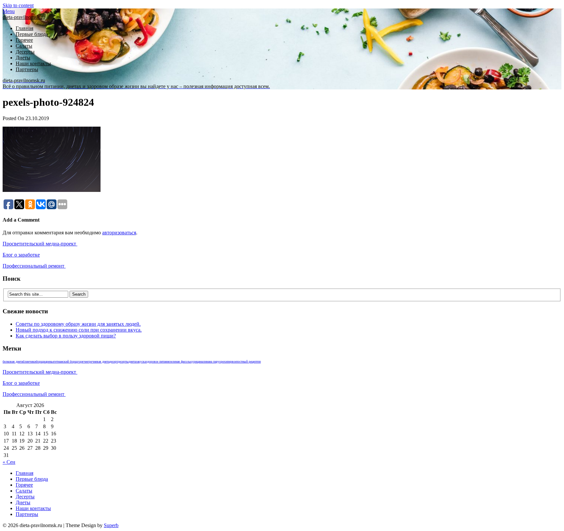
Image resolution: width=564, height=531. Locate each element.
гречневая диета (98, 361)
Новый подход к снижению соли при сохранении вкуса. (79, 330)
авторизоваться (119, 232)
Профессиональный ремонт (34, 266)
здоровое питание (158, 361)
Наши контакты (33, 63)
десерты (123, 361)
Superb (111, 525)
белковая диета (13, 361)
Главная (24, 28)
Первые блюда (32, 34)
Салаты (24, 46)
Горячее (24, 40)
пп (259, 361)
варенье (48, 361)
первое (231, 361)
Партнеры (27, 69)
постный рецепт (247, 361)
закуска (141, 361)
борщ (39, 361)
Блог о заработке (21, 255)
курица (195, 361)
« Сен (9, 462)
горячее (82, 361)
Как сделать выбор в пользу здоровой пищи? (66, 335)
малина (204, 361)
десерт (113, 361)
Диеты (23, 57)
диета (132, 361)
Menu (9, 11)
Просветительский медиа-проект (40, 243)
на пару (214, 361)
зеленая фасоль (180, 361)
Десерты (25, 52)
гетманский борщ (65, 361)
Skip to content (18, 5)
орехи (223, 361)
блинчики (29, 361)
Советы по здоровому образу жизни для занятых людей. (78, 324)
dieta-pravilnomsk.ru (24, 17)
